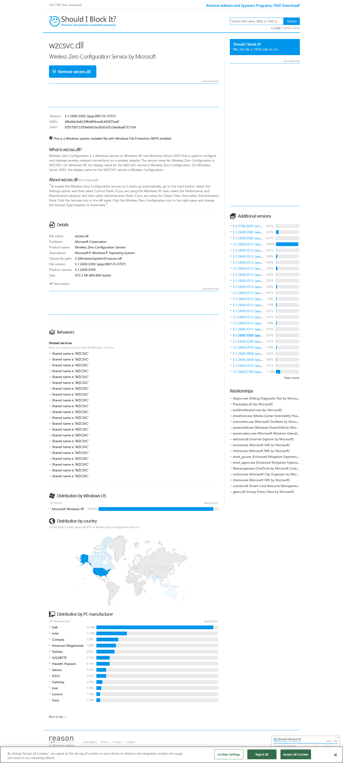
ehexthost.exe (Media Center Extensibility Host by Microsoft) (275, 415)
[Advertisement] (265, 135)
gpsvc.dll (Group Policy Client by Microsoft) (263, 491)
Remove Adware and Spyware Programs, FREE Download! (253, 5)
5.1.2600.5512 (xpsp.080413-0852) (258, 244)
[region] (171, 754)
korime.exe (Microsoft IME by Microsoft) (261, 445)
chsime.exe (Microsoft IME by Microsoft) (261, 480)
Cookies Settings (228, 754)
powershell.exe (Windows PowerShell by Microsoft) (268, 427)
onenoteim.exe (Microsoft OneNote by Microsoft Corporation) (277, 421)
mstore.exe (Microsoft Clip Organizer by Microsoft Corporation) (278, 474)
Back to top (56, 716)
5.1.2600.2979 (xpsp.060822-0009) (258, 347)
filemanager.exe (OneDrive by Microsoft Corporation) (270, 468)
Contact (130, 741)
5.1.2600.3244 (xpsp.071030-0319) (258, 341)
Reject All (262, 754)
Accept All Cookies (295, 754)
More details (61, 284)
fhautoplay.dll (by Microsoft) (253, 404)
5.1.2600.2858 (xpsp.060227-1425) (258, 353)
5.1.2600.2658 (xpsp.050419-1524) (258, 359)
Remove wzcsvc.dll (74, 71)
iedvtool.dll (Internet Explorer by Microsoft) (263, 439)
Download (89, 741)
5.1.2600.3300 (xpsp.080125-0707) (258, 335)
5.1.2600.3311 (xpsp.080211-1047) (258, 329)
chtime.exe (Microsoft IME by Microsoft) (261, 451)
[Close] (335, 755)
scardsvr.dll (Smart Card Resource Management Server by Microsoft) (281, 486)
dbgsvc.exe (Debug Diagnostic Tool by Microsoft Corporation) (276, 398)
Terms (104, 741)
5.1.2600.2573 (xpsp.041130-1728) (258, 365)
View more (291, 377)
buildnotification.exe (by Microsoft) (257, 410)
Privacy (117, 741)
